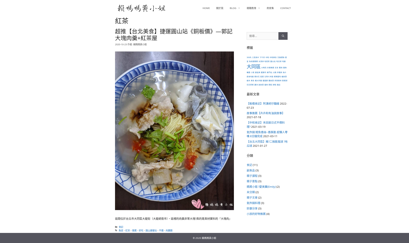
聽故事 (271, 80)
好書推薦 (270, 68)
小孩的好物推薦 (256, 214)
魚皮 (121, 230)
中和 (267, 57)
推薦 (134, 230)
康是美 (257, 72)
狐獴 (262, 76)
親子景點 (252, 181)
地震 (284, 61)
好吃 (141, 230)
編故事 (284, 76)
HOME (206, 8)
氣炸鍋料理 (253, 203)
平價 (161, 230)
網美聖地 (277, 76)
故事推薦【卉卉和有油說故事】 (266, 113)
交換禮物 (280, 57)
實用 (280, 68)
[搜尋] (283, 36)
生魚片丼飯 (268, 76)
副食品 (251, 170)
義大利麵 (258, 80)
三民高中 (255, 57)
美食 (252, 80)
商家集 (270, 8)
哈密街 (267, 61)
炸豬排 (279, 72)
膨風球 (284, 80)
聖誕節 (265, 80)
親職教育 (251, 8)
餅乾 (274, 85)
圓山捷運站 (151, 230)
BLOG (233, 8)
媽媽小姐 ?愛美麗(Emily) (261, 186)
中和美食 (273, 57)
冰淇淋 (261, 61)
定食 (276, 68)
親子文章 (252, 197)
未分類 (251, 192)
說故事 (261, 85)
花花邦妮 (250, 85)
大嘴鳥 (263, 68)
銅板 (270, 85)
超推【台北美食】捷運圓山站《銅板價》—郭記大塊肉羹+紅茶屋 (173, 34)
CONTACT (285, 8)
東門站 (269, 72)
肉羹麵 (169, 230)
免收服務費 (253, 61)
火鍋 (274, 72)
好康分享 (252, 208)
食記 (121, 226)
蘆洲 (256, 85)
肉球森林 (278, 80)
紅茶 (127, 230)
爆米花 (257, 76)
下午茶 (262, 57)
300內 (249, 57)
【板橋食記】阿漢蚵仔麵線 (263, 103)
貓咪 (266, 85)
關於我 (219, 8)
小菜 (252, 72)
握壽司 (263, 72)
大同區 (254, 66)
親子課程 (252, 176)
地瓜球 (279, 61)
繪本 (248, 80)
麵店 (278, 85)
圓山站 (273, 61)
